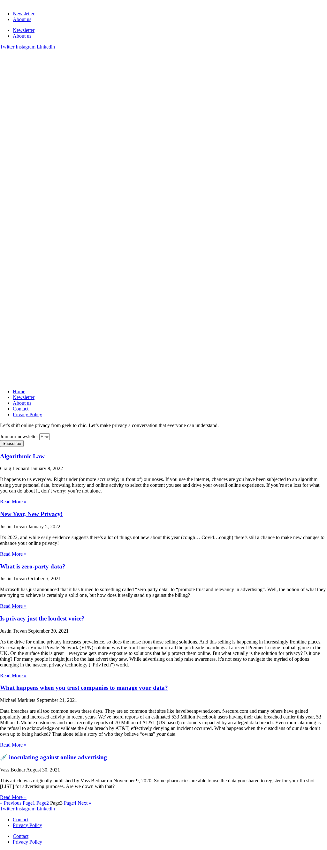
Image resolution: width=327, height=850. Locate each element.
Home (19, 391)
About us (22, 19)
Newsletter (23, 13)
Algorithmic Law (22, 456)
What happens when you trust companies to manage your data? (84, 687)
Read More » (13, 501)
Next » (84, 803)
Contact (20, 408)
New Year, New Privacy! (31, 514)
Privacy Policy (27, 414)
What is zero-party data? (32, 566)
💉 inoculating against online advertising (53, 757)
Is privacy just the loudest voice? (42, 618)
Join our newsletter (19, 436)
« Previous (10, 803)
